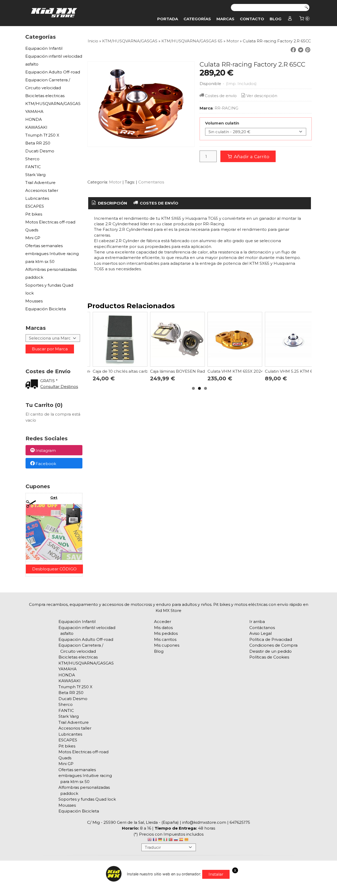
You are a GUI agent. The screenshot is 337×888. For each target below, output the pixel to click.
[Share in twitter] (300, 50)
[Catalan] (187, 840)
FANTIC (33, 166)
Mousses (34, 300)
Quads (31, 229)
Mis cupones (166, 645)
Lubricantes (37, 198)
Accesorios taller (41, 190)
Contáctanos (262, 627)
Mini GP (32, 237)
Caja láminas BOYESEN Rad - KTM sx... (187, 371)
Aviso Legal (260, 633)
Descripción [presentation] (112, 203)
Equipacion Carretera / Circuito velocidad (47, 83)
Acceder (162, 621)
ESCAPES (34, 206)
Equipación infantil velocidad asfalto (53, 60)
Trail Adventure (40, 182)
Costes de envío (221, 95)
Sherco (32, 158)
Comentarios (151, 181)
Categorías (197, 18)
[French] (155, 840)
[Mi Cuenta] (290, 19)
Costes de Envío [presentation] (158, 203)
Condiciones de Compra (273, 645)
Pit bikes (33, 214)
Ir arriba (257, 621)
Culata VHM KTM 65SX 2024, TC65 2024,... (248, 371)
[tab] (109, 203)
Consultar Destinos (59, 386)
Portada (167, 18)
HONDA (33, 119)
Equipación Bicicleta (45, 308)
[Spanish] (181, 840)
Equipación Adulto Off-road (52, 71)
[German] (160, 840)
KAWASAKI (36, 127)
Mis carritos (165, 639)
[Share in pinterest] (307, 50)
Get (53, 497)
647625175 (240, 822)
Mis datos (163, 627)
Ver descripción (261, 95)
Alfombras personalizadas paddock (51, 273)
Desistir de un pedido (270, 651)
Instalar (216, 874)
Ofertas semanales (44, 245)
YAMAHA (34, 111)
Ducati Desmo (39, 150)
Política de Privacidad (270, 639)
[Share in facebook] (293, 50)
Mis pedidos (166, 633)
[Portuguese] (170, 840)
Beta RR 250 (37, 143)
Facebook (46, 463)
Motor (115, 181)
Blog (275, 18)
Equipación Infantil (43, 48)
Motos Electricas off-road (50, 222)
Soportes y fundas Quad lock (49, 289)
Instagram (46, 450)
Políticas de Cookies (269, 657)
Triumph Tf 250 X (42, 135)
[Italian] (165, 840)
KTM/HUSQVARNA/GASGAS (53, 103)
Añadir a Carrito (250, 156)
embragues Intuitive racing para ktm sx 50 (52, 257)
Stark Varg (35, 174)
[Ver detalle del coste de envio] (33, 384)
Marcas (225, 18)
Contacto (252, 18)
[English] (149, 840)
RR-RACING (226, 108)
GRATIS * (49, 380)
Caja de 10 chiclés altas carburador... (128, 371)
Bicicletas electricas (45, 95)
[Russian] (176, 840)
